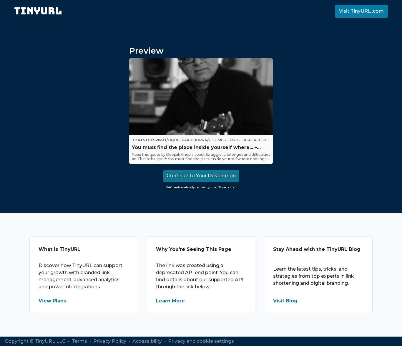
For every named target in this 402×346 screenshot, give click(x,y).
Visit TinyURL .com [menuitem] (361, 11)
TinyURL (38, 11)
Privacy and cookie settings (201, 341)
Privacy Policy (110, 341)
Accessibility (147, 341)
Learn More (170, 301)
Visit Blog (285, 301)
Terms (80, 341)
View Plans (52, 301)
